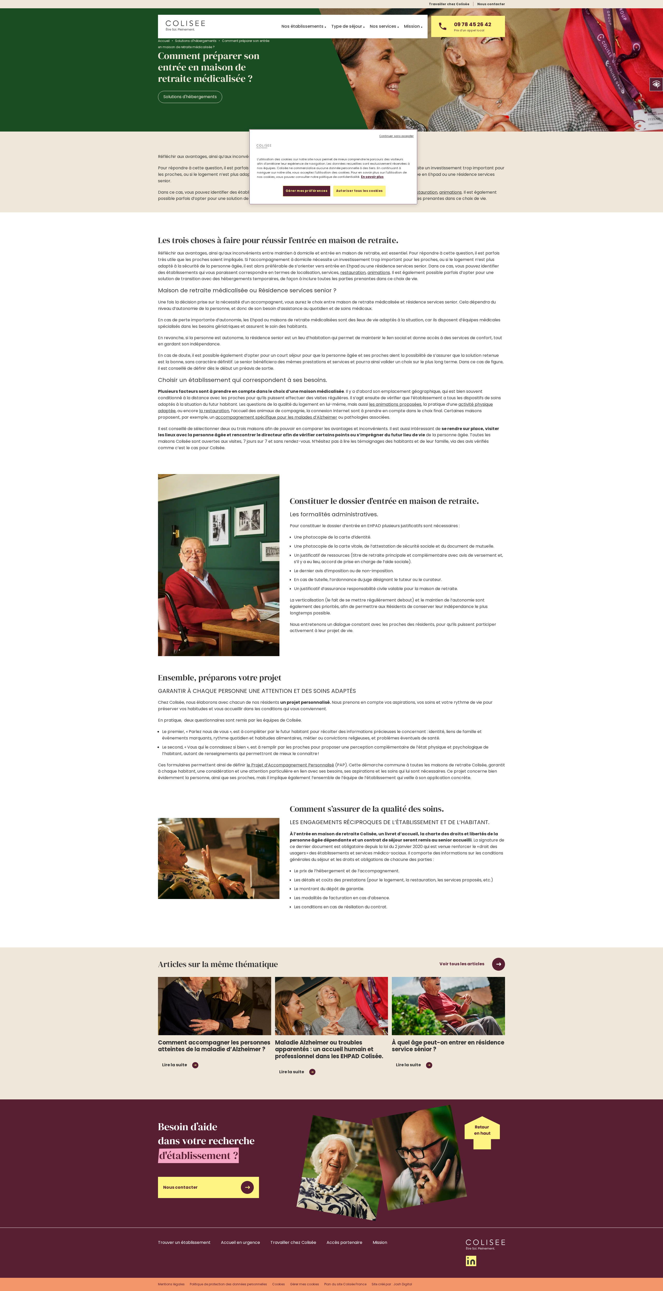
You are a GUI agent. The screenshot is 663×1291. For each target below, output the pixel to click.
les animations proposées (395, 404)
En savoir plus (372, 177)
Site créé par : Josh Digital (392, 1284)
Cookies (278, 1284)
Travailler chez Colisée (449, 4)
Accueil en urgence (240, 1242)
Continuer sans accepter (396, 136)
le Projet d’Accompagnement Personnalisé (290, 765)
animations (450, 192)
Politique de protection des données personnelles (228, 1284)
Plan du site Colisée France (345, 1284)
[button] (656, 84)
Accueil (164, 41)
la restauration (214, 411)
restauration (424, 192)
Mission (380, 1242)
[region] (333, 167)
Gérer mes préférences (307, 191)
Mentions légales (171, 1284)
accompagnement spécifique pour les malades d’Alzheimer (276, 417)
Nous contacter (491, 4)
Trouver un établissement (184, 1242)
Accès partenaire (344, 1242)
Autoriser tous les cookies (359, 191)
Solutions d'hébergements (196, 41)
